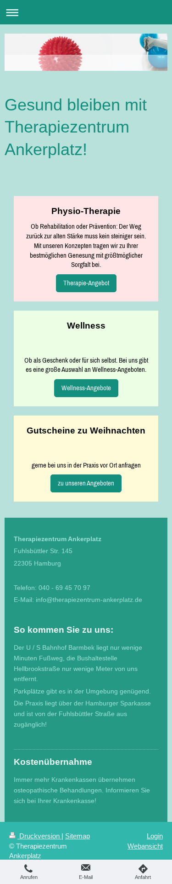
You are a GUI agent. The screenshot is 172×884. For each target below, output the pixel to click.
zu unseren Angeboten (86, 483)
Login (155, 836)
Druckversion (39, 836)
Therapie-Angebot (86, 283)
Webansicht (145, 846)
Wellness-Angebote (86, 388)
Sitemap (77, 836)
